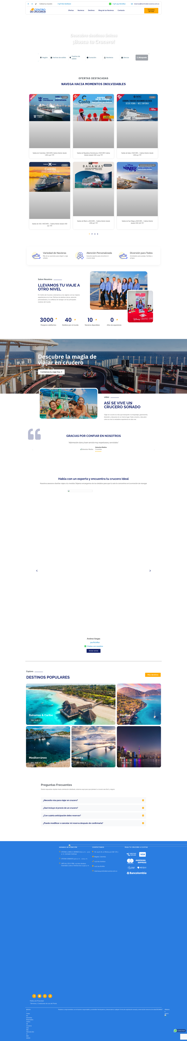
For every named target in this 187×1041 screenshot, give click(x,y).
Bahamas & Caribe (41, 715)
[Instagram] (45, 996)
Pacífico (125, 715)
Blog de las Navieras (106, 10)
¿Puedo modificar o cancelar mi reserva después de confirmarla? (73, 823)
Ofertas (71, 10)
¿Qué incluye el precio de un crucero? (60, 808)
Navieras (81, 10)
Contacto (121, 10)
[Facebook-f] (34, 996)
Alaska (78, 757)
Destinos (91, 10)
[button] (33, 450)
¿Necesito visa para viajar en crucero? (60, 800)
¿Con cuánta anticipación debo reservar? (62, 815)
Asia (122, 757)
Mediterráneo (38, 757)
